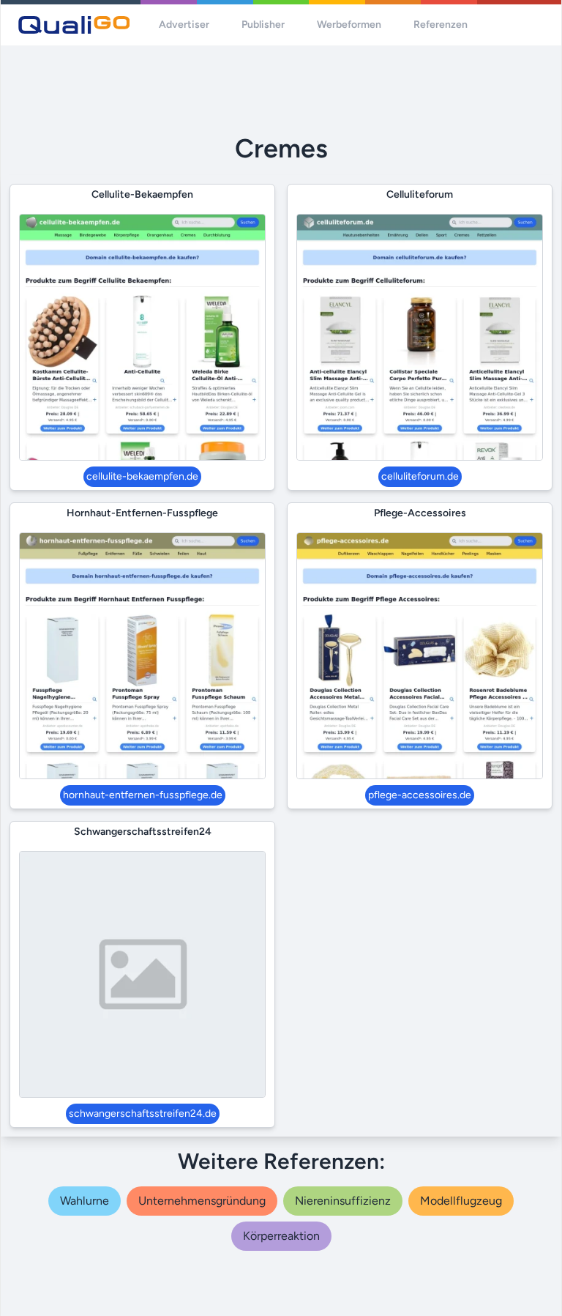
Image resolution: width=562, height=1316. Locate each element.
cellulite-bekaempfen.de (142, 476)
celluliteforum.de (420, 476)
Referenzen (440, 24)
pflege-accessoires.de (419, 795)
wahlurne (84, 1201)
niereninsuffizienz (343, 1201)
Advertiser (184, 24)
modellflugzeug (461, 1201)
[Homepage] (74, 25)
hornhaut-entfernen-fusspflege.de (142, 795)
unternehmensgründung (202, 1201)
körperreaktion (281, 1236)
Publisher (263, 24)
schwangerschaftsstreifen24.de (143, 1113)
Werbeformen (349, 24)
